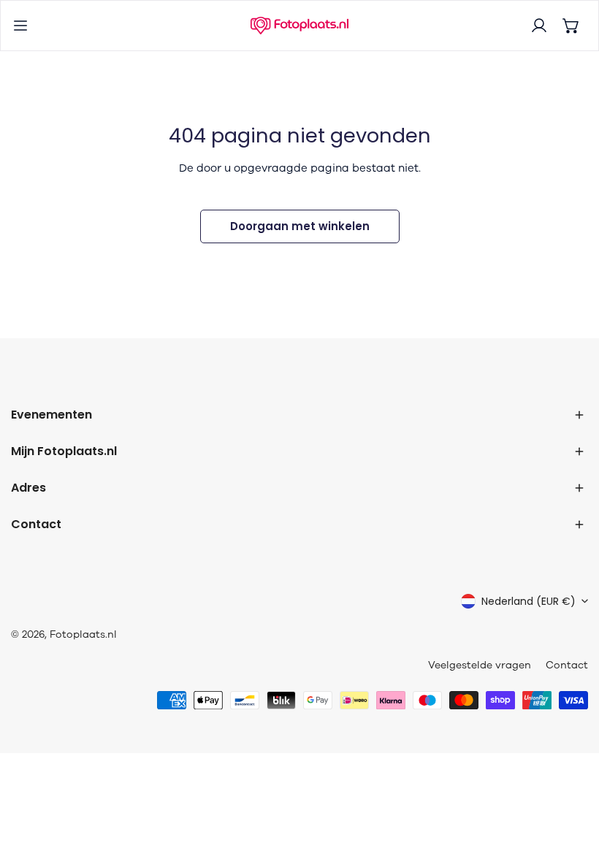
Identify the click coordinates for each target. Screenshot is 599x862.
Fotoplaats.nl (83, 634)
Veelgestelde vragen (479, 665)
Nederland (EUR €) (528, 601)
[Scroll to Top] (572, 784)
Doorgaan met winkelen (300, 226)
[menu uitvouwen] (20, 25)
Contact (567, 665)
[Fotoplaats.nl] (299, 25)
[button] (571, 25)
